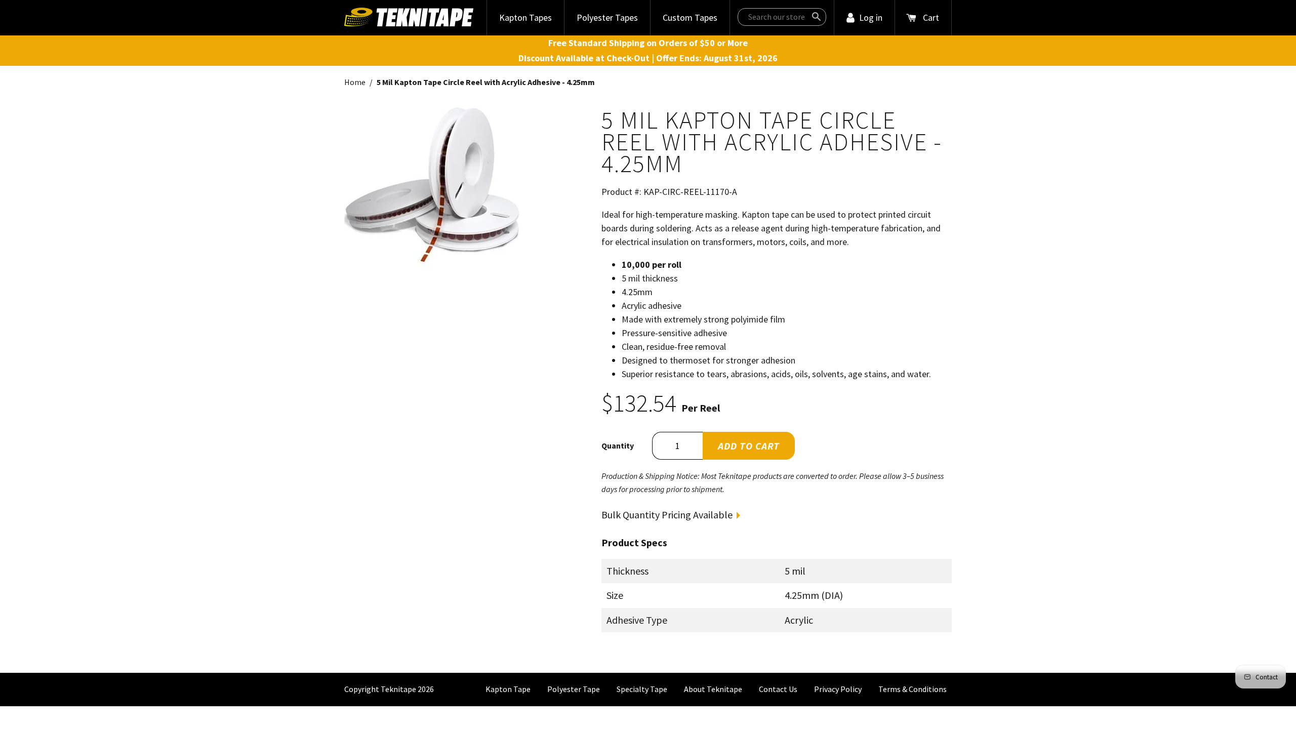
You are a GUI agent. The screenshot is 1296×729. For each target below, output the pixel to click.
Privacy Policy (838, 689)
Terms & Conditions (912, 689)
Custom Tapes (690, 17)
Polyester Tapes (607, 17)
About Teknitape (713, 689)
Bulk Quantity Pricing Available (667, 514)
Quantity (617, 445)
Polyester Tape (573, 689)
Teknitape (398, 689)
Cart (931, 17)
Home (355, 82)
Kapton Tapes (525, 17)
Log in (870, 17)
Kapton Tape (508, 689)
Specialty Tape (642, 689)
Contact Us (778, 689)
